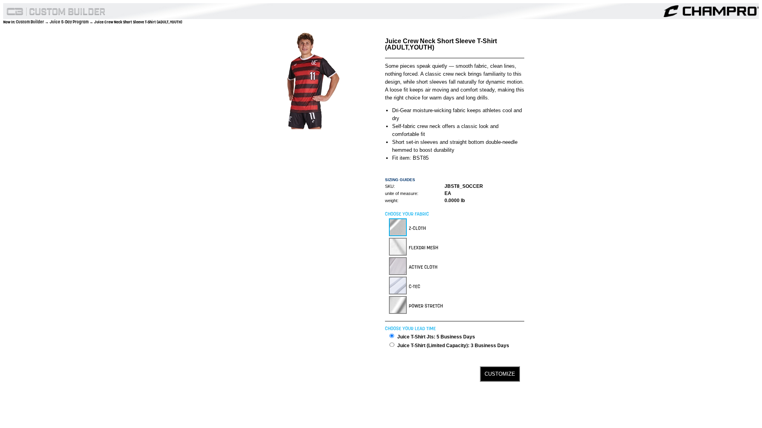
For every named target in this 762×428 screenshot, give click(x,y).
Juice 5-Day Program (69, 22)
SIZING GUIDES (400, 180)
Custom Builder (30, 22)
